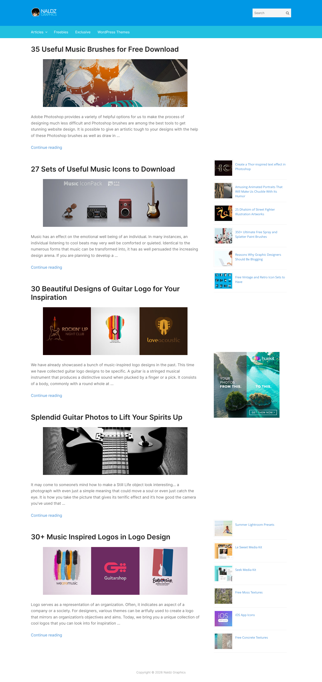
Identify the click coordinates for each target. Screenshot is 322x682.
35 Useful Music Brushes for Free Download (105, 49)
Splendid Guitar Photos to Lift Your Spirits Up (106, 417)
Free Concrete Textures (251, 638)
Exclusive (82, 32)
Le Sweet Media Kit (248, 547)
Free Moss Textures (249, 592)
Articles (37, 32)
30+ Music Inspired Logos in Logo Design (100, 537)
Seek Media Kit (245, 570)
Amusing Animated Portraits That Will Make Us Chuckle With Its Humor (259, 191)
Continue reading (46, 147)
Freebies (61, 32)
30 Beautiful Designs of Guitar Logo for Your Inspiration (105, 292)
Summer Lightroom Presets (254, 525)
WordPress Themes (113, 32)
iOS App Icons (245, 615)
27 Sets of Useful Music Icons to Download (103, 169)
